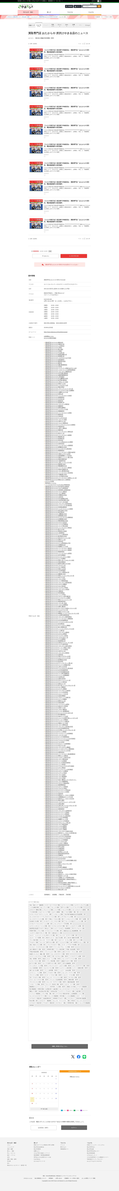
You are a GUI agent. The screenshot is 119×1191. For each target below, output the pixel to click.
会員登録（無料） (43, 1127)
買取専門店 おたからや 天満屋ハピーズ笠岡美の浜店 (59, 877)
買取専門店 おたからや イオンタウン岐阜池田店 (58, 617)
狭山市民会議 (90, 1149)
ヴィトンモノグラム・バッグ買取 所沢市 (64, 947)
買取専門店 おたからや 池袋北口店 (54, 344)
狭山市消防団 (37, 1149)
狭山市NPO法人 (91, 1147)
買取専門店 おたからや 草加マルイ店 (55, 683)
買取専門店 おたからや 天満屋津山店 (55, 545)
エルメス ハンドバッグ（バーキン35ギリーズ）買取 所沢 (43, 935)
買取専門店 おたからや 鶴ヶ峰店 (54, 349)
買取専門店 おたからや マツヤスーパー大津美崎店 (59, 733)
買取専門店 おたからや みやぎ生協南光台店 (57, 671)
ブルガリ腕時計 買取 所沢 (72, 912)
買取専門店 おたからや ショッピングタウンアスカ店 (59, 629)
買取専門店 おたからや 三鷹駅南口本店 (56, 514)
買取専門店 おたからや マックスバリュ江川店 (57, 750)
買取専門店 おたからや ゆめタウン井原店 (56, 706)
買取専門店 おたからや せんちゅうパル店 (56, 807)
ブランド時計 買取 (33, 940)
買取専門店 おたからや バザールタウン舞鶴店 (57, 747)
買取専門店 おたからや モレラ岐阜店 (55, 567)
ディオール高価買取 (82, 986)
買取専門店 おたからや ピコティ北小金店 (56, 502)
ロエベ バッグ (80, 996)
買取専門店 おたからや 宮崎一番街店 (55, 606)
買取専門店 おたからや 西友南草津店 (55, 601)
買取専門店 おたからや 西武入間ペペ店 (56, 889)
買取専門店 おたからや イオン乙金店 (55, 774)
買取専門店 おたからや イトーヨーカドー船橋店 (58, 550)
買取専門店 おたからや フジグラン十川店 (56, 409)
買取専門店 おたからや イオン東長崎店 (56, 776)
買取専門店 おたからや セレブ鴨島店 (55, 687)
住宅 (8, 1157)
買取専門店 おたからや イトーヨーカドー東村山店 (59, 431)
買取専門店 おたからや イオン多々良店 (56, 603)
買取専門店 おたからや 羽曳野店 (54, 855)
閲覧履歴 (70, 6)
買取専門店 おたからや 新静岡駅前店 (55, 785)
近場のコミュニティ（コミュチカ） (96, 1145)
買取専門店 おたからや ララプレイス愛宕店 (57, 721)
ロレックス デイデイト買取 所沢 (48, 940)
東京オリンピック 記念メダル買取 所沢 (56, 937)
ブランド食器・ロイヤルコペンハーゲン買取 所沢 (50, 930)
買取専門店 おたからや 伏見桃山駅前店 (56, 507)
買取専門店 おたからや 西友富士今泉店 (56, 531)
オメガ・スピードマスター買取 (52, 905)
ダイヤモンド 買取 (61, 1003)
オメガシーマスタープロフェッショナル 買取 (40, 914)
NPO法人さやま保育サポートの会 (42, 1157)
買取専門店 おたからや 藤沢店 (53, 363)
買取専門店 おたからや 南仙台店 (54, 881)
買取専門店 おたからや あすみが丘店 (55, 858)
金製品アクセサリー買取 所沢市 (69, 961)
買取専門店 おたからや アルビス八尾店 (56, 788)
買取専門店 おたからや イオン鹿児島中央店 (57, 471)
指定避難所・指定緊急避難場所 (42, 1155)
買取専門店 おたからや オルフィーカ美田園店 (57, 743)
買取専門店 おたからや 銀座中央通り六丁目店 (57, 563)
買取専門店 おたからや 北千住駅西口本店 (56, 498)
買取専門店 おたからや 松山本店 (54, 661)
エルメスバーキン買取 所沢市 (51, 968)
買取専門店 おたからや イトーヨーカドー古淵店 (58, 413)
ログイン (79, 6)
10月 (46, 1108)
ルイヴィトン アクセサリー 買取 (66, 991)
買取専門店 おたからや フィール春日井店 (56, 534)
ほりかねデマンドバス (39, 1161)
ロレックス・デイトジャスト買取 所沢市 (57, 977)
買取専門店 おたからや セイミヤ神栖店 (56, 699)
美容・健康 (10, 1149)
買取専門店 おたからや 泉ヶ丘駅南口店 (56, 627)
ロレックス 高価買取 (53, 996)
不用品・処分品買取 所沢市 (73, 949)
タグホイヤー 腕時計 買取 (35, 909)
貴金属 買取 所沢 (47, 998)
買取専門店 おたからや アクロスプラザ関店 (57, 740)
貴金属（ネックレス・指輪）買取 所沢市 (39, 954)
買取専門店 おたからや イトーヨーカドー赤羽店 (58, 553)
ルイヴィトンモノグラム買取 (82, 905)
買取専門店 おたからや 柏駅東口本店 (55, 574)
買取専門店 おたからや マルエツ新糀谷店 (56, 423)
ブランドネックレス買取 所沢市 (37, 982)
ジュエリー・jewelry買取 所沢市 (67, 970)
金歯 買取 (55, 989)
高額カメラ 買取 (33, 991)
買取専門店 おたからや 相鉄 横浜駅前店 (56, 364)
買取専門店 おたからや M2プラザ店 (55, 577)
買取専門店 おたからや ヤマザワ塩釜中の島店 (57, 884)
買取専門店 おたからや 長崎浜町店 (54, 809)
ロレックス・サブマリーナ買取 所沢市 (56, 982)
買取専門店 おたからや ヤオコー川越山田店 (57, 783)
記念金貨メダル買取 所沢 (35, 921)
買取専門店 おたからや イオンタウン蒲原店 (57, 632)
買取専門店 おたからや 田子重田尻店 (55, 714)
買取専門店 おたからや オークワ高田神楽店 (57, 737)
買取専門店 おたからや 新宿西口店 (54, 356)
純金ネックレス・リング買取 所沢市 (52, 958)
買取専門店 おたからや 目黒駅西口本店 (56, 519)
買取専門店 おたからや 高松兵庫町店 (55, 562)
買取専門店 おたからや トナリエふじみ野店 (57, 704)
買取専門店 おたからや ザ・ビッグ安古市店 (57, 834)
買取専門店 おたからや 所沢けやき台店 (48, 16)
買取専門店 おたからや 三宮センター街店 (56, 382)
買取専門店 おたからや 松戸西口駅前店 (56, 380)
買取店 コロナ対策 (71, 986)
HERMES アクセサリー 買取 (59, 998)
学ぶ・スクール (11, 1153)
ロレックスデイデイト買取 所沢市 (81, 965)
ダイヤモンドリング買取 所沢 (69, 916)
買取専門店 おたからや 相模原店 (54, 406)
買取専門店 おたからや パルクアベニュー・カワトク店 (60, 802)
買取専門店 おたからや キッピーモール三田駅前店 (59, 517)
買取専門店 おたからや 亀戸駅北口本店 (56, 536)
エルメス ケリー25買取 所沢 (36, 937)
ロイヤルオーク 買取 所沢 (35, 998)
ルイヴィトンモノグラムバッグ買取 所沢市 (39, 956)
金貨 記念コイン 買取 (57, 933)
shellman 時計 (54, 991)
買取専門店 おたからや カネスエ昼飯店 (56, 584)
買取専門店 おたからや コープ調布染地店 (56, 580)
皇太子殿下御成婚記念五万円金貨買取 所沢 (75, 914)
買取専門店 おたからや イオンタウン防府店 (57, 653)
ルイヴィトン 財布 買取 (65, 968)
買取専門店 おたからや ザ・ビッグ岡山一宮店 (57, 647)
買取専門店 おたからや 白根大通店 (54, 803)
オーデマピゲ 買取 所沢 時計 (63, 993)
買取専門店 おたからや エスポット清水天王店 (57, 757)
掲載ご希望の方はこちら (59, 1046)
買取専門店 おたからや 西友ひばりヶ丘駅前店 (57, 479)
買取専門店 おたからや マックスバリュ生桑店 (57, 598)
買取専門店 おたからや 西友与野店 (54, 387)
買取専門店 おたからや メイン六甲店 (55, 594)
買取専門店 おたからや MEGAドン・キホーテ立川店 (59, 798)
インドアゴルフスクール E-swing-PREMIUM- (57, 484)
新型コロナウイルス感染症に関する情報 (44, 1145)
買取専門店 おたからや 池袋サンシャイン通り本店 (59, 457)
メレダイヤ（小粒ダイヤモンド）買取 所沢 (39, 933)
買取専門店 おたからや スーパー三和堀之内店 (57, 665)
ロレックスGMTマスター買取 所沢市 (52, 963)
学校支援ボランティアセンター (95, 1159)
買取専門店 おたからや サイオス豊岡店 (56, 827)
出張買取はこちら (49, 336)
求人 (8, 1163)
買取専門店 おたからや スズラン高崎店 (56, 829)
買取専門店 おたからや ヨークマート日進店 (57, 812)
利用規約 (51, 1178)
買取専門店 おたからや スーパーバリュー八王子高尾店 (60, 738)
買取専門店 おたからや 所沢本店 (54, 440)
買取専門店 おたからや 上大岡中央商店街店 (57, 615)
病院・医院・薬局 (11, 1159)
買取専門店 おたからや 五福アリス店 (55, 707)
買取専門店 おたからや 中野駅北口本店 (56, 495)
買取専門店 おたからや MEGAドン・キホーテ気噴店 (59, 795)
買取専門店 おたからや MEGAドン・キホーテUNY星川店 (60, 833)
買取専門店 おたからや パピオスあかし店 (56, 637)
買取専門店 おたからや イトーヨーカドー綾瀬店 (58, 435)
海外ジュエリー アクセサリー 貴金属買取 (60, 928)
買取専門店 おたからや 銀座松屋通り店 (56, 354)
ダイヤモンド (71, 998)
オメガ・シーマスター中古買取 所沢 (71, 944)
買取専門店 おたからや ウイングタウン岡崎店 (57, 625)
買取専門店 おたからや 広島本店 (54, 654)
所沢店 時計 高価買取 (81, 998)
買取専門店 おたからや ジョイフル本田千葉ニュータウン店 (61, 718)
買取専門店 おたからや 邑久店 (53, 870)
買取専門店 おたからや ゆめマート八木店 (56, 716)
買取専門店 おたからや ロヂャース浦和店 (56, 771)
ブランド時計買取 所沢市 (53, 961)
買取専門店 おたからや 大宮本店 (54, 496)
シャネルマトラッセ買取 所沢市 (77, 956)
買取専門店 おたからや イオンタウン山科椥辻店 (58, 810)
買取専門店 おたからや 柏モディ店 (54, 433)
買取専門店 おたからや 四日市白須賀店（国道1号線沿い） (61, 882)
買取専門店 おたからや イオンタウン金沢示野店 (58, 646)
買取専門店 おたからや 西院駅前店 (54, 450)
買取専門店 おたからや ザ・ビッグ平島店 (56, 649)
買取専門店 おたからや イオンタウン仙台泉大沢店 (59, 726)
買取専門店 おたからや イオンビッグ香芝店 (57, 404)
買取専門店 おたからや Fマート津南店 (55, 731)
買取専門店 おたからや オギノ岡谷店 (55, 767)
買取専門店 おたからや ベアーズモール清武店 (57, 690)
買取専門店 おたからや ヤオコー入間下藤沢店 (57, 596)
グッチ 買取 (57, 909)
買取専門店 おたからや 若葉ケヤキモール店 (57, 611)
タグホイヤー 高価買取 (45, 1000)
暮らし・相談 (10, 1151)
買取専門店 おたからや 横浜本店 (54, 342)
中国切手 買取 (32, 930)
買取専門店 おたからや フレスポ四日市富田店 (57, 762)
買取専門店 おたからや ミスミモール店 (56, 735)
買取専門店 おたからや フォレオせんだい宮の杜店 (59, 668)
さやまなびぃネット (92, 1155)
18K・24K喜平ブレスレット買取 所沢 (79, 942)
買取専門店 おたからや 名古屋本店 (54, 623)
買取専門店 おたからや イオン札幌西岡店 (56, 781)
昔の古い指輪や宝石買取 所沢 (75, 937)
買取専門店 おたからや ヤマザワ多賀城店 (56, 817)
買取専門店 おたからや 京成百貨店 (54, 848)
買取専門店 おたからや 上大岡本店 (54, 346)
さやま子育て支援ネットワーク (42, 1153)
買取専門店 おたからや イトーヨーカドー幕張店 (58, 467)
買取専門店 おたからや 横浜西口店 (54, 436)
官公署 (9, 1161)
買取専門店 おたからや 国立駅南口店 (55, 641)
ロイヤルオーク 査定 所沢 (35, 1003)
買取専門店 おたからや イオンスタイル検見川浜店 (59, 831)
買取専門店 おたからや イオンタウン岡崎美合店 (58, 371)
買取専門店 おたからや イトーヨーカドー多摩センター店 (60, 478)
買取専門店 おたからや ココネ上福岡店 (56, 826)
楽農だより (36, 1151)
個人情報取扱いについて (40, 1178)
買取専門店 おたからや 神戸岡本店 (54, 512)
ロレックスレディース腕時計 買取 (81, 909)
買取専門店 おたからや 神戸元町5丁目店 (56, 510)
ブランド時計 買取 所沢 (48, 993)
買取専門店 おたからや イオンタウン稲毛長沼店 (58, 582)
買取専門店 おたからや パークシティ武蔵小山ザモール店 (60, 368)
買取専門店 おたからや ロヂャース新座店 (56, 786)
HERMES (31, 1005)
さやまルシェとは (28, 1178)
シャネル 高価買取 (70, 996)
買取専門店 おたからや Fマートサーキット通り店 (58, 663)
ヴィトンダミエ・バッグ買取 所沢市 (38, 965)
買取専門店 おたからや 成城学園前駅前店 (56, 375)
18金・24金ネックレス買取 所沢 (37, 944)
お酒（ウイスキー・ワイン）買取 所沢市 (72, 951)
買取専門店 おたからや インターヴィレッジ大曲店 (59, 509)
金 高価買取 (74, 993)
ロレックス (79, 1000)
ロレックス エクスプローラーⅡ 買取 (38, 996)
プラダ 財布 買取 (33, 912)
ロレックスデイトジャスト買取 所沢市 (71, 958)
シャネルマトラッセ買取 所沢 (77, 926)
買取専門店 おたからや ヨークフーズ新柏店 (57, 814)
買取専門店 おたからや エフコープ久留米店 (57, 821)
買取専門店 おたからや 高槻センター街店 (56, 723)
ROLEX (73, 1000)
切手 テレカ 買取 (65, 907)
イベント (62, 1145)
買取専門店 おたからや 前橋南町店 (54, 411)
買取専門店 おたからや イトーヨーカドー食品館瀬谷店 (60, 754)
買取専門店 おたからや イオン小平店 (55, 579)
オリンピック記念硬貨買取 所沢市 (58, 979)
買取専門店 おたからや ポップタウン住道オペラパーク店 (60, 608)
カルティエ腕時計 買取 (57, 912)
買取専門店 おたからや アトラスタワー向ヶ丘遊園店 (59, 390)
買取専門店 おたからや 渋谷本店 (54, 416)
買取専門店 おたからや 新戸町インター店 (56, 852)
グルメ (9, 1145)
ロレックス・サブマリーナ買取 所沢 (68, 935)
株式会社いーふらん (50, 483)
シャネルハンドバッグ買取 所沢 (73, 919)
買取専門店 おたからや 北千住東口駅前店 (56, 373)
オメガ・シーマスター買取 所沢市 (53, 975)
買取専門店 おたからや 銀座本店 (54, 414)
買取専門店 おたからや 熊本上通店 (54, 800)
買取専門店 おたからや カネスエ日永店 (56, 522)
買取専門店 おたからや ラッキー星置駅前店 (57, 711)
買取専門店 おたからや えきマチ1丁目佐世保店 (58, 836)
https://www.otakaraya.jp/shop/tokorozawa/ (55, 332)
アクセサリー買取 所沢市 (54, 972)
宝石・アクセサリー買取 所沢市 (37, 977)
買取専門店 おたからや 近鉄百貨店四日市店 (57, 845)
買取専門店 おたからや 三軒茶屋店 (54, 376)
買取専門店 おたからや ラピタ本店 (54, 742)
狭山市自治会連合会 (39, 1147)
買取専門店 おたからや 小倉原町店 (54, 533)
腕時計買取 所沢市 (73, 979)
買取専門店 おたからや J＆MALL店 (54, 677)
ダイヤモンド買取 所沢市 (75, 977)
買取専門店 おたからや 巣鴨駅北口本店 (56, 447)
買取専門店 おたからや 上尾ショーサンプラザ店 (58, 462)
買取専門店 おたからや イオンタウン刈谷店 (57, 589)
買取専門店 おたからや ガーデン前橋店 (56, 689)
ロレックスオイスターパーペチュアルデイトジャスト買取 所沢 (44, 916)
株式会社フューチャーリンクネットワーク (66, 1175)
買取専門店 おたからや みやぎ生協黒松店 (56, 620)
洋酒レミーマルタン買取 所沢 (56, 919)
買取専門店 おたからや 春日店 (53, 862)
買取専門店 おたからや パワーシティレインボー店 (59, 388)
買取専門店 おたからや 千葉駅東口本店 (56, 474)
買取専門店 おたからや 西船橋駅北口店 (56, 466)
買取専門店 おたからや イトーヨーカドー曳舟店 (58, 548)
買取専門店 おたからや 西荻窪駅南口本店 (56, 521)
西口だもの (63, 1147)
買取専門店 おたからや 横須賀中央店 (55, 361)
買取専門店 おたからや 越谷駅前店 (54, 397)
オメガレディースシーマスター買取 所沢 (54, 921)
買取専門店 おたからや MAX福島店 (54, 592)
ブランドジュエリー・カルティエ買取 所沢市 (60, 965)
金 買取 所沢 (48, 989)
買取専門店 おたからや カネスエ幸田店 (56, 634)
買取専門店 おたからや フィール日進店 (56, 761)
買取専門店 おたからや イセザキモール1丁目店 (58, 358)
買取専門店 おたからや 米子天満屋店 (55, 555)
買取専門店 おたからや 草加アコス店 (55, 383)
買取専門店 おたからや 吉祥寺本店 (54, 443)
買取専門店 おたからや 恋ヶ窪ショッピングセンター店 (60, 685)
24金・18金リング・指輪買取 (36, 905)
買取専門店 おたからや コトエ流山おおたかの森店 (59, 442)
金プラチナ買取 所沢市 (35, 963)
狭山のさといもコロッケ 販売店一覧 (16, 1165)
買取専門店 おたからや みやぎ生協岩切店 (56, 670)
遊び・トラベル (11, 1155)
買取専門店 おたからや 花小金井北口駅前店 (57, 486)
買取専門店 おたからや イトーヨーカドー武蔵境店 (59, 445)
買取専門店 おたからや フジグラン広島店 (56, 635)
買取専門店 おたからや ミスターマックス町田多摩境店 (60, 370)
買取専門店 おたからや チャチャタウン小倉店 (57, 557)
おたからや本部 (49, 481)
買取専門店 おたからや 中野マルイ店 (55, 421)
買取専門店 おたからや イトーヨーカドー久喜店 (58, 395)
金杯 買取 (78, 991)
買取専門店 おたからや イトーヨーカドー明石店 (58, 527)
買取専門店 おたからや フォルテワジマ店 (56, 610)
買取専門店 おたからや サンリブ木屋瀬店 (56, 840)
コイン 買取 (81, 993)
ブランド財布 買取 (60, 949)
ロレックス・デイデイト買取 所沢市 (71, 972)
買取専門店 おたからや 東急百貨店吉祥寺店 (57, 853)
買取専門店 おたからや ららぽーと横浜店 (56, 843)
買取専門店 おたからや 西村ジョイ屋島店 (56, 755)
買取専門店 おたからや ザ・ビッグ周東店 (56, 719)
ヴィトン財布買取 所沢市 (51, 970)
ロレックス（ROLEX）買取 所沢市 (54, 984)
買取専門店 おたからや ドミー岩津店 (55, 764)
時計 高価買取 (32, 989)
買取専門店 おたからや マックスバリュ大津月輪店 (59, 769)
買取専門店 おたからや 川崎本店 (54, 591)
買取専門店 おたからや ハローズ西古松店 (56, 759)
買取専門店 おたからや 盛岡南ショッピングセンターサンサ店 (62, 613)
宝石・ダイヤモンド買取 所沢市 (60, 956)
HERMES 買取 (50, 949)
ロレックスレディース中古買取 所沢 (63, 923)
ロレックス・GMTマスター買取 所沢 (49, 942)
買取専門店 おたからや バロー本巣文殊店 (56, 824)
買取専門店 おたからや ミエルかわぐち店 (56, 385)
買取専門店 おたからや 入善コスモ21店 (56, 666)
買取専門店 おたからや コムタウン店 (55, 565)
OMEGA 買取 (41, 989)
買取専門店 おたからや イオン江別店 (55, 778)
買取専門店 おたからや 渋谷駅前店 (54, 850)
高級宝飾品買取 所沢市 (73, 982)
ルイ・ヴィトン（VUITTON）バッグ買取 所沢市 (53, 986)
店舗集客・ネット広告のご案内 (103, 17)
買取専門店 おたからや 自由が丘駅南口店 (56, 469)
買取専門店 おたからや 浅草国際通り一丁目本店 (58, 455)
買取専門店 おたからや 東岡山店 (54, 872)
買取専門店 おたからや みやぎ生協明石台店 (57, 728)
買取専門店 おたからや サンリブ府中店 (56, 682)
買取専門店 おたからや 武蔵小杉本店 (55, 678)
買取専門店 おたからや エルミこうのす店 (56, 694)
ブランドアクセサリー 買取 (53, 944)
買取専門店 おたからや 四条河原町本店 (56, 459)
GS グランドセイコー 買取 (78, 928)
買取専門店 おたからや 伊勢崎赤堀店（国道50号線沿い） (61, 879)
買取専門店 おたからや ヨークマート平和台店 (57, 790)
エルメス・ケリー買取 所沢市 (72, 984)
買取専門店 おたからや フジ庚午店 (54, 630)
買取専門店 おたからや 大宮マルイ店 (55, 651)
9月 (44, 1108)
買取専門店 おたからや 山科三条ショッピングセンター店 (60, 805)
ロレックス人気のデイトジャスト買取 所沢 (76, 921)
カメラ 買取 (79, 940)
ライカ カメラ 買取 (64, 942)
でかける (70, 12)
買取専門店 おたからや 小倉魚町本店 (55, 460)
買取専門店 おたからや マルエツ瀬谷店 (56, 491)
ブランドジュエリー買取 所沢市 (53, 951)
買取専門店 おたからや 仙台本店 (54, 541)
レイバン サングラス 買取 (76, 907)
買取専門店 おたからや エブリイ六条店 (56, 773)
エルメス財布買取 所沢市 (35, 968)
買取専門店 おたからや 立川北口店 (54, 399)
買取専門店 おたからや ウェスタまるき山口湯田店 (59, 869)
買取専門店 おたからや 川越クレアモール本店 (57, 454)
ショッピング (34, 16)
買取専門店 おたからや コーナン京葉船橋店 (57, 675)
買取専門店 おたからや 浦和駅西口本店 (56, 515)
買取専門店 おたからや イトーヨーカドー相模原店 (59, 618)
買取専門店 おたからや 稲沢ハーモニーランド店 (58, 863)
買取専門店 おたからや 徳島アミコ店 (55, 539)
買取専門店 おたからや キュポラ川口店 (56, 418)
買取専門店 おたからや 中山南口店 (54, 352)
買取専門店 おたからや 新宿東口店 (54, 402)
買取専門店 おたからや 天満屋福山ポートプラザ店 (59, 797)
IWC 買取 (62, 996)
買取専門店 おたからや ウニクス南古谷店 (56, 644)
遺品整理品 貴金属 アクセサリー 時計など (39, 928)
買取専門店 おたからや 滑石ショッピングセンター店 (59, 575)
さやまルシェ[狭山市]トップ (13, 16)
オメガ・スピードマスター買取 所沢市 (38, 979)
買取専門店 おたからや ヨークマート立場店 (57, 791)
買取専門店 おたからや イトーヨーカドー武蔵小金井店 (60, 452)
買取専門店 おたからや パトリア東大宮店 (56, 526)
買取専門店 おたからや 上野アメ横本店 (56, 428)
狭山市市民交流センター (93, 1151)
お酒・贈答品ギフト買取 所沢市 (37, 949)
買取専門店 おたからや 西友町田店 (54, 551)
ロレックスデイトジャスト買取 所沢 (38, 919)
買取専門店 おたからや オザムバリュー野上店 (57, 822)
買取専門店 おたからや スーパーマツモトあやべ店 (59, 713)
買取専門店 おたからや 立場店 (53, 351)
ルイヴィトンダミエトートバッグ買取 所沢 (39, 926)
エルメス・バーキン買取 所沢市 (71, 975)
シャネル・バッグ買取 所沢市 (36, 984)
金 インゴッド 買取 (45, 907)
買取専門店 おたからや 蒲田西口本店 (55, 464)
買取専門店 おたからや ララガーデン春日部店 (57, 815)
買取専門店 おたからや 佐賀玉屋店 (54, 702)
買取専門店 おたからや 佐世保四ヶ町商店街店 (57, 490)
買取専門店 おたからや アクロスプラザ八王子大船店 (59, 766)
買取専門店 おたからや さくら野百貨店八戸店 (57, 543)
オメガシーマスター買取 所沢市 (37, 961)
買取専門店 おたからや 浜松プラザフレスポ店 (57, 656)
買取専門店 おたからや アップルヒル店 (56, 841)
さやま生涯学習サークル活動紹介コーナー (97, 1157)
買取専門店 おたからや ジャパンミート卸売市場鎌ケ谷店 (60, 860)
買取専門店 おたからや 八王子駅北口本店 (56, 476)
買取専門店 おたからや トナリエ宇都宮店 (56, 524)
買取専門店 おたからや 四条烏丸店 (54, 426)
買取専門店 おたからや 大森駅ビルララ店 (56, 392)
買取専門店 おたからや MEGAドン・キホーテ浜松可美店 (60, 874)
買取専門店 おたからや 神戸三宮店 (54, 846)
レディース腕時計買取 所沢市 (80, 968)
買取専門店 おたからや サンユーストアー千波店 (58, 857)
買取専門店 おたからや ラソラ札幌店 (55, 558)
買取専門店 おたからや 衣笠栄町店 (54, 359)
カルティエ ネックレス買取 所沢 (66, 940)
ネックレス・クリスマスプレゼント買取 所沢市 (40, 947)
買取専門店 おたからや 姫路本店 (54, 430)
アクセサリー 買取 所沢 (48, 1003)
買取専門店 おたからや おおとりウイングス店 (57, 658)
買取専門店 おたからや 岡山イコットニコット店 (58, 599)
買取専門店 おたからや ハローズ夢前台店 (56, 725)
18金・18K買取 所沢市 (35, 958)
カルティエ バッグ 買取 (44, 912)
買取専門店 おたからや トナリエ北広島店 (56, 692)
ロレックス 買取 (55, 907)
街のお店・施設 (28, 12)
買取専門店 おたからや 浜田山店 (54, 394)
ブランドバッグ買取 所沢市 (36, 975)
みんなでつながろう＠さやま (94, 1161)
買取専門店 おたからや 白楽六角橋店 (55, 695)
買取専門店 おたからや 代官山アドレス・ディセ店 (59, 642)
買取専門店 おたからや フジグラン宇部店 (56, 587)
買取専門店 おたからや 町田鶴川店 (54, 438)
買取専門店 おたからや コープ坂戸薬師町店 (57, 673)
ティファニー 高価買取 (34, 993)
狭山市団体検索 (91, 1153)
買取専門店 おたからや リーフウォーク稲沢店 (57, 887)
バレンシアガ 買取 (66, 909)
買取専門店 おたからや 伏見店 (53, 865)
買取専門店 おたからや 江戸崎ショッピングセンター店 (60, 730)
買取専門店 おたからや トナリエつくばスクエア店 (59, 622)
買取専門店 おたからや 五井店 (53, 366)
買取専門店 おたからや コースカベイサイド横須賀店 (59, 749)
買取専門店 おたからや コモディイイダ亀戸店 (57, 697)
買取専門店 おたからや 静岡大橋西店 (55, 407)
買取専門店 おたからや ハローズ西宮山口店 (57, 572)
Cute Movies (37, 1159)
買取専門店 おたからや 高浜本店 (54, 793)
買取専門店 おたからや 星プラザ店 (54, 529)
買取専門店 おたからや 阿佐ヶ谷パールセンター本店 (59, 560)
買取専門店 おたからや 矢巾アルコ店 (55, 745)
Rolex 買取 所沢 (33, 1000)
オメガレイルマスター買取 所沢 (60, 926)
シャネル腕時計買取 (34, 907)
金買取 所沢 (86, 919)
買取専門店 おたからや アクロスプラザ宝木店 (57, 838)
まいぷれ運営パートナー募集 (88, 1178)
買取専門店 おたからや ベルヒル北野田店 (56, 605)
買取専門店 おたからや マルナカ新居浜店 (56, 488)
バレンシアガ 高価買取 (84, 1003)
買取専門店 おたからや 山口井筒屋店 (55, 570)
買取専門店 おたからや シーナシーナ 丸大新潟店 (58, 505)
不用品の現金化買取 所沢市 (36, 951)
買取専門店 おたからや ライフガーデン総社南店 (58, 448)
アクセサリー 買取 (33, 942)
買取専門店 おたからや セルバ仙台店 (55, 586)
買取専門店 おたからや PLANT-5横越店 (56, 867)
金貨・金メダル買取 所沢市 (36, 970)
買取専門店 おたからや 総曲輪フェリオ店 (56, 546)
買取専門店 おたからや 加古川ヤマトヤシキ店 (57, 538)
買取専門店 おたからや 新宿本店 (54, 400)
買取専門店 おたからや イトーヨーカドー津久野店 (59, 472)
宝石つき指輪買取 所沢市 (69, 963)
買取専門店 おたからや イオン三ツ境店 (56, 419)
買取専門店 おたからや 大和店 (53, 347)
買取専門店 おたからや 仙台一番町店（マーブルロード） (60, 779)
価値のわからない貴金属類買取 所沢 (72, 930)
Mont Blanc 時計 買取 (44, 991)
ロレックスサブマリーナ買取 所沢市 (60, 954)
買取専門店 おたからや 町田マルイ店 (55, 701)
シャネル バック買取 (58, 914)
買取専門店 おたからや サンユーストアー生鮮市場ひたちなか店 (62, 886)
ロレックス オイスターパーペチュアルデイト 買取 (71, 989)
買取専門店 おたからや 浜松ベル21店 (55, 569)
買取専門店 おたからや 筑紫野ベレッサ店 (56, 819)
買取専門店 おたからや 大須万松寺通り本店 (57, 500)
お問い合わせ (59, 1178)
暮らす (49, 12)
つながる (91, 12)
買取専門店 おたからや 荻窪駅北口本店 (56, 659)
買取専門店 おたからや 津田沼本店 (54, 752)
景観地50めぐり (64, 1149)
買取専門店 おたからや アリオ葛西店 (55, 639)
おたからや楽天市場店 (50, 338)
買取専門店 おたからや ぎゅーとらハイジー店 (57, 680)
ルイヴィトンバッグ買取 (67, 905)
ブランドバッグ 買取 (48, 909)
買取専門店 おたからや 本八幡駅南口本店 (56, 378)
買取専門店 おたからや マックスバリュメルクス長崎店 (60, 424)
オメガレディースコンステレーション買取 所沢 (40, 923)
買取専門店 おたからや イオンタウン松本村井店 (58, 503)
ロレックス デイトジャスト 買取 (61, 1000)
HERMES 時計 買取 (72, 1003)
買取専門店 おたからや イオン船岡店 (55, 493)
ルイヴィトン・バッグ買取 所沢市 (37, 972)
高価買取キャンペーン (34, 986)
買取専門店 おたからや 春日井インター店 (56, 875)
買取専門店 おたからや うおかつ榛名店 (56, 709)
